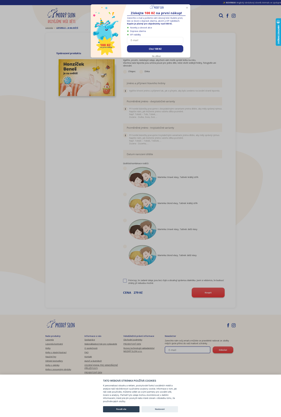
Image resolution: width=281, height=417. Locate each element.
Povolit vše (121, 409)
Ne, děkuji (156, 56)
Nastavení (160, 409)
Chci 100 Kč (155, 48)
